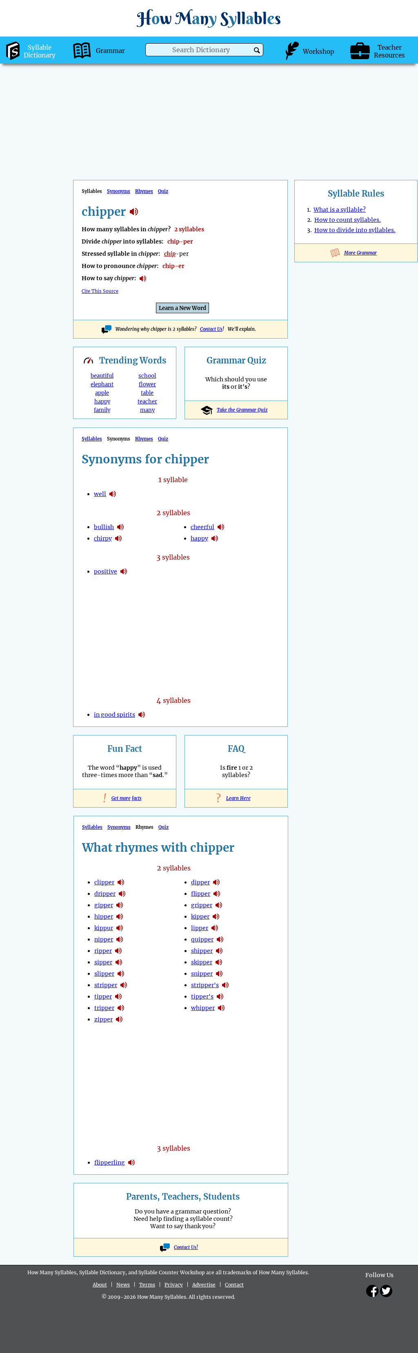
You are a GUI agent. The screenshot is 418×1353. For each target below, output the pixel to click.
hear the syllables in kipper (216, 916)
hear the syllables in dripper (122, 893)
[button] (257, 50)
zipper (103, 1019)
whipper (203, 1008)
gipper (103, 905)
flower (147, 384)
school (147, 375)
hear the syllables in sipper (119, 962)
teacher (147, 401)
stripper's (205, 985)
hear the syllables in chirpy (118, 538)
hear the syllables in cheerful (221, 527)
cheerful (202, 527)
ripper (103, 950)
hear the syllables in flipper (216, 893)
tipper (103, 996)
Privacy (174, 1285)
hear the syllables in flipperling (131, 1162)
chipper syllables (134, 211)
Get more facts (125, 798)
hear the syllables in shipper (219, 951)
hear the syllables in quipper (220, 939)
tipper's (202, 996)
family (102, 410)
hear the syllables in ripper (118, 951)
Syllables (92, 439)
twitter (386, 1291)
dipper (200, 882)
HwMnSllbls (209, 18)
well (100, 494)
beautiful (102, 375)
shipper (202, 950)
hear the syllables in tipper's (220, 996)
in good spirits (114, 714)
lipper (199, 928)
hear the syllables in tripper (121, 1008)
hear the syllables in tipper (118, 996)
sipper (103, 962)
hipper (103, 916)
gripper (201, 905)
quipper (202, 939)
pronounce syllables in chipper (143, 278)
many (147, 410)
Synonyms (118, 191)
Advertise (204, 1285)
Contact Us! (186, 1247)
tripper (104, 1008)
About (100, 1285)
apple (102, 393)
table (147, 393)
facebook (372, 1291)
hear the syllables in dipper (216, 882)
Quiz (163, 191)
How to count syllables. (347, 220)
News (123, 1285)
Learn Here (236, 798)
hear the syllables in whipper (221, 1008)
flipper (200, 893)
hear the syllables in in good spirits (141, 714)
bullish (104, 527)
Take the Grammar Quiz (242, 410)
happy (102, 401)
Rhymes (144, 191)
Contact (234, 1285)
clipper (104, 882)
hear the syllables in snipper (219, 973)
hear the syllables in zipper (119, 1019)
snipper (202, 973)
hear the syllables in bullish (120, 527)
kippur (103, 928)
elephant (102, 384)
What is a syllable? (340, 209)
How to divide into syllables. (355, 230)
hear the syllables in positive (123, 571)
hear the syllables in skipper (219, 962)
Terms (147, 1285)
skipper (201, 962)
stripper (105, 985)
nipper (103, 939)
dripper (105, 893)
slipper (104, 973)
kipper (200, 916)
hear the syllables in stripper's (225, 985)
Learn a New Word (182, 308)
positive (105, 571)
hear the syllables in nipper (119, 939)
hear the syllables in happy (214, 538)
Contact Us (211, 329)
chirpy (103, 538)
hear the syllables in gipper (119, 905)
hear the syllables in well (112, 494)
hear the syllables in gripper (219, 905)
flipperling (109, 1162)
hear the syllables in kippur (119, 928)
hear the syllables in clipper (121, 882)
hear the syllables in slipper (121, 973)
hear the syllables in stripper (123, 985)
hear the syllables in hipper (119, 916)
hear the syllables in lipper (214, 928)
